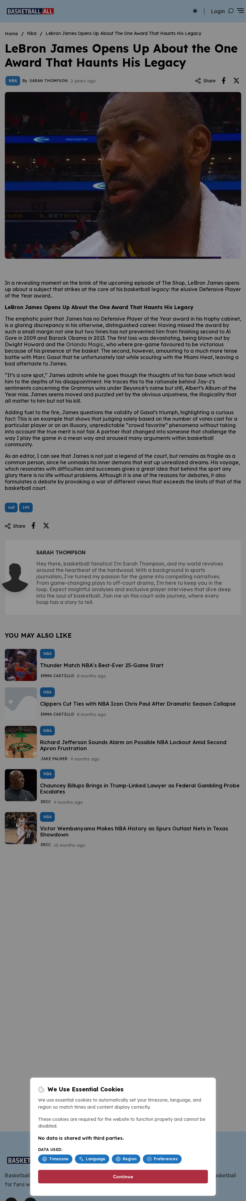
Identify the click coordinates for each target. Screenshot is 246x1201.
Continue (123, 1176)
